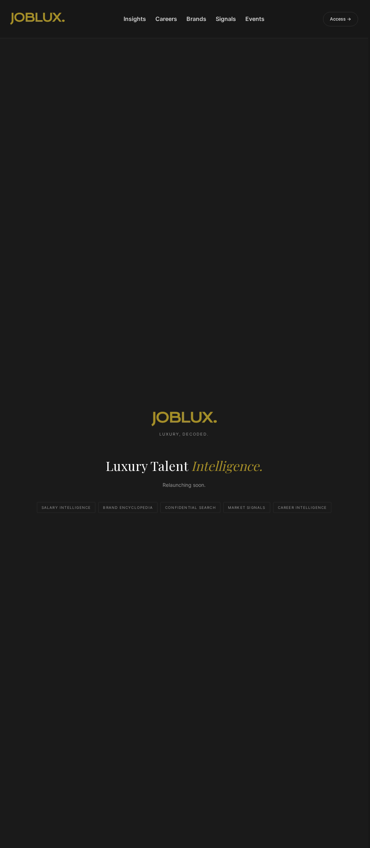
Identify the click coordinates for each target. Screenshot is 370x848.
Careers (166, 18)
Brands (196, 18)
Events (254, 18)
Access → (340, 19)
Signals (226, 18)
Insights (135, 18)
